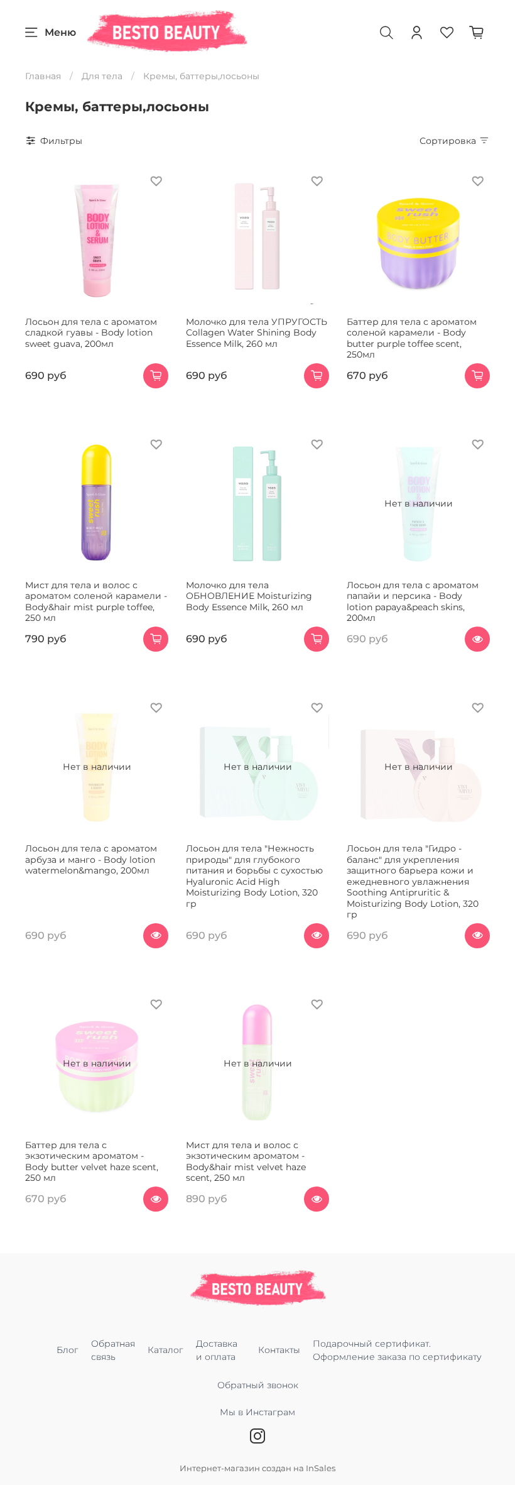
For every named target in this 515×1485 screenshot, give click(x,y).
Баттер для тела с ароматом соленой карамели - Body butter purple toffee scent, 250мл (412, 338)
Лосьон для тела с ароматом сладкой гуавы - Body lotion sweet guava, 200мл (91, 332)
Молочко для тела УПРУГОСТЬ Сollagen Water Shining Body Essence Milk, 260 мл (256, 332)
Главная (43, 76)
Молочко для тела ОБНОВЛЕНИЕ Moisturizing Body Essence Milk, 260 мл (249, 596)
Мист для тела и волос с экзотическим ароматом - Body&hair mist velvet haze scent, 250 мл (246, 1161)
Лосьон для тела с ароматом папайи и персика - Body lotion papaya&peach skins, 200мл (413, 601)
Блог (68, 1350)
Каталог (165, 1350)
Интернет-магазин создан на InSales (257, 1468)
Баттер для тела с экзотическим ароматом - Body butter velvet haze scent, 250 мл (91, 1161)
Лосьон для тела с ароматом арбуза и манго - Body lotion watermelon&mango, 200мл (91, 859)
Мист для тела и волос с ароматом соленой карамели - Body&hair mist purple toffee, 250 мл (96, 601)
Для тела (102, 76)
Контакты (279, 1350)
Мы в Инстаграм (257, 1412)
